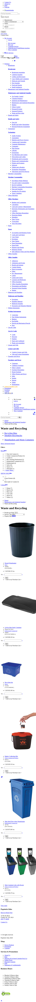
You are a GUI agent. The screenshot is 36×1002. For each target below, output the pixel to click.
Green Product (9, 478)
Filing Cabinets (16, 368)
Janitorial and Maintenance (19, 100)
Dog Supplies (16, 83)
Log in (10, 40)
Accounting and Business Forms (21, 232)
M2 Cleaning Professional (15, 459)
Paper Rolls (15, 245)
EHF (5, 963)
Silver (9, 495)
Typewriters (15, 221)
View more (4, 905)
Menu (15, 56)
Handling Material (17, 301)
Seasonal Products (17, 111)
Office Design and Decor (19, 374)
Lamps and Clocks (17, 277)
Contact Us (7, 2)
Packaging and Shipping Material (21, 306)
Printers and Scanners (18, 163)
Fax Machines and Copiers (19, 154)
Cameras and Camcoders (19, 142)
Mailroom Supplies (17, 303)
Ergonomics (15, 152)
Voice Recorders (16, 223)
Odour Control (16, 107)
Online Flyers (8, 960)
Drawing (14, 336)
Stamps (14, 290)
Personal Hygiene (17, 109)
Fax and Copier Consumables (20, 183)
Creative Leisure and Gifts (19, 352)
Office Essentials (17, 282)
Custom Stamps (16, 267)
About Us (7, 4)
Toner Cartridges (17, 193)
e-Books (14, 150)
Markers (14, 319)
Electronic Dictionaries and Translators (23, 209)
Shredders (15, 217)
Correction (15, 315)
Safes (13, 376)
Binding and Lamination (19, 202)
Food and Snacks (17, 85)
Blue (9, 492)
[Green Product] (1, 777)
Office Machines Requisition (20, 213)
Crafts (13, 334)
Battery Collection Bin (11, 756)
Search (3, 31)
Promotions (7, 388)
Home (6, 420)
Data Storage (15, 148)
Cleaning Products (17, 98)
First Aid (14, 122)
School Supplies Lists (11, 386)
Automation (15, 138)
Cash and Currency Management (21, 206)
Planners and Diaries (18, 247)
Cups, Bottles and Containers (20, 79)
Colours (3, 485)
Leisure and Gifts (13, 349)
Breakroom (11, 69)
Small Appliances (17, 87)
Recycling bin (9, 682)
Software (14, 165)
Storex (9, 467)
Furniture (7, 390)
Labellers (14, 211)
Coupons (7, 948)
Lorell (9, 458)
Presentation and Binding (19, 286)
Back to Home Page (6, 912)
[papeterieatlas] (9, 10)
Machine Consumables (15, 177)
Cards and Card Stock (18, 235)
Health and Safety (13, 119)
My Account (11, 43)
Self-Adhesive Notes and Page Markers (23, 251)
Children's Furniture (17, 365)
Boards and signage (17, 265)
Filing (13, 271)
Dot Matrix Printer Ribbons (20, 180)
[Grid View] (15, 516)
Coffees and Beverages (18, 77)
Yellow (9, 497)
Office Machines (13, 199)
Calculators (15, 204)
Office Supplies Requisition (20, 284)
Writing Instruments (14, 311)
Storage (14, 380)
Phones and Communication (20, 161)
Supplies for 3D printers (19, 191)
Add (6, 578)
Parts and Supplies (17, 189)
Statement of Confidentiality (12, 965)
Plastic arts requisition (18, 343)
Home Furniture (16, 372)
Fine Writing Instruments (19, 317)
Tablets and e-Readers (18, 167)
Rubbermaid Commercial (15, 461)
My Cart (10, 45)
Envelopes (15, 239)
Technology (11, 132)
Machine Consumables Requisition (22, 187)
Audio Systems (16, 136)
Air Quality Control (17, 96)
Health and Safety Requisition (20, 124)
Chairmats (15, 363)
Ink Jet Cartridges (17, 185)
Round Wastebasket (10, 563)
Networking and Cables (19, 157)
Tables (14, 382)
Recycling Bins (10, 433)
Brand (2, 451)
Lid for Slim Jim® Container (13, 627)
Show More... (9, 470)
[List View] (13, 516)
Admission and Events (18, 263)
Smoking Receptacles (13, 435)
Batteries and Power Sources (20, 140)
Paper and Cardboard (18, 341)
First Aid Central (12, 454)
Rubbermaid (11, 463)
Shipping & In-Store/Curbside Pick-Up (15, 958)
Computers (15, 146)
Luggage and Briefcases (19, 280)
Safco (9, 465)
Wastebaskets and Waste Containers (19, 440)
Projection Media (17, 215)
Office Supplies (12, 257)
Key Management (17, 273)
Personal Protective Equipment (21, 126)
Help (5, 5)
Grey (9, 493)
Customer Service (13, 46)
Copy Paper (15, 237)
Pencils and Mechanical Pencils (21, 323)
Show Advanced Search (8, 443)
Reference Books (17, 249)
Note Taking (15, 241)
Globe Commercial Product (15, 456)
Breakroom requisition (18, 72)
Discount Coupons (9, 962)
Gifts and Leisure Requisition (20, 354)
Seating (14, 378)
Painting (14, 339)
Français (6, 7)
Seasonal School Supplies (19, 288)
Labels (14, 275)
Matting (14, 105)
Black (9, 490)
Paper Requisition (17, 243)
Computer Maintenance (18, 144)
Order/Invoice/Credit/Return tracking (19, 48)
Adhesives (15, 261)
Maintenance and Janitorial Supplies (19, 93)
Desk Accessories (17, 269)
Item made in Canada (11, 482)
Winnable (10, 468)
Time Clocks (15, 219)
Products (7, 64)
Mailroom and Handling (15, 296)
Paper (10, 229)
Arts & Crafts (12, 331)
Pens (13, 325)
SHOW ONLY (5, 473)
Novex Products (9, 945)
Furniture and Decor (14, 360)
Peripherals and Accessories (20, 159)
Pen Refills (15, 321)
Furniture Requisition (18, 370)
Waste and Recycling (18, 113)
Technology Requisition (19, 169)
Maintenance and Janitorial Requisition (23, 103)
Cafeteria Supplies (17, 74)
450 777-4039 (5, 919)
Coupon (6, 391)
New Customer (12, 50)
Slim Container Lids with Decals (14, 885)
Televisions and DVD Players (20, 171)
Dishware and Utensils (18, 81)
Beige (9, 488)
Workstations (15, 384)
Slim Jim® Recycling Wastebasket (15, 821)
